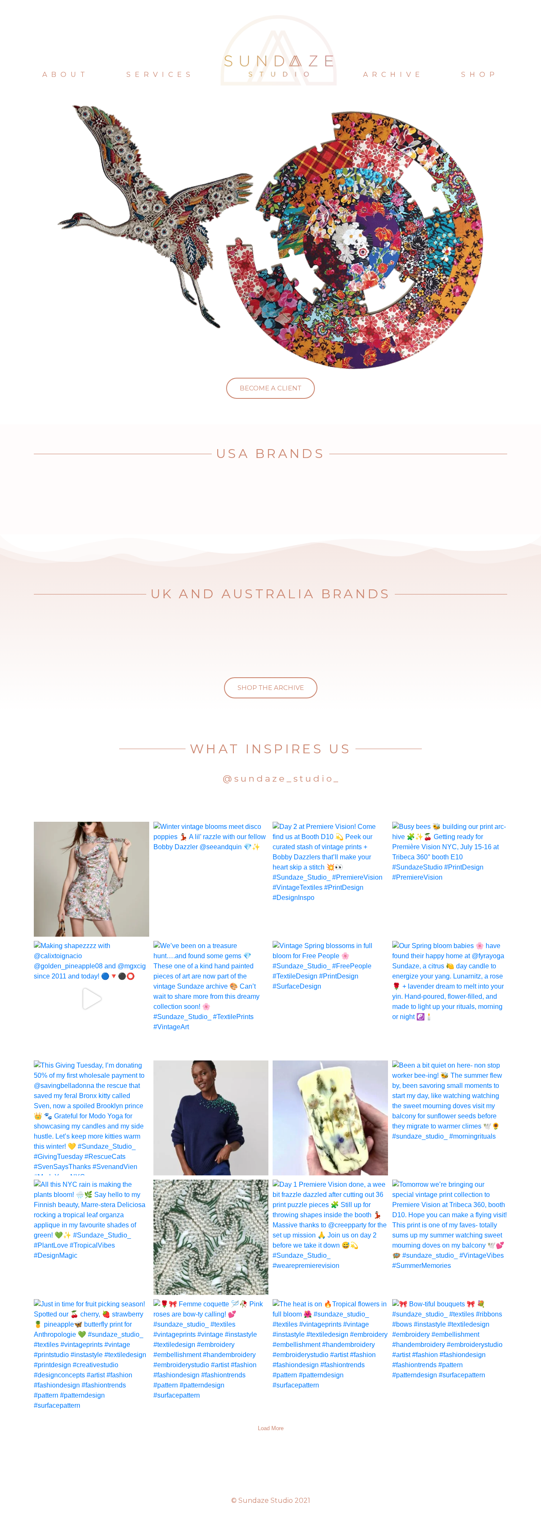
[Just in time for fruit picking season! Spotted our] (91, 1357)
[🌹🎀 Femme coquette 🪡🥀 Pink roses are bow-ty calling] (211, 1357)
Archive (393, 75)
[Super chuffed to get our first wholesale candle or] (330, 1118)
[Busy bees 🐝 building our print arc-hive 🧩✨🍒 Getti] (450, 879)
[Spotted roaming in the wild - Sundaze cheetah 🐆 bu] (91, 879)
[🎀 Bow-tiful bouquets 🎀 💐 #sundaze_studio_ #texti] (450, 1357)
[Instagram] (255, 1476)
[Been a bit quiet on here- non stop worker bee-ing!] (450, 1118)
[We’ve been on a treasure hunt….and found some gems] (211, 998)
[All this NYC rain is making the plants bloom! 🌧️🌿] (91, 1237)
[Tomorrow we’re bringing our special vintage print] (450, 1237)
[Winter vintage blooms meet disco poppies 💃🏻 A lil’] (211, 879)
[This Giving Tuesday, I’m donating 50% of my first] (91, 1118)
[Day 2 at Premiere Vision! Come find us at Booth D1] (330, 879)
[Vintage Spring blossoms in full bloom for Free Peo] (330, 998)
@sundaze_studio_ (281, 778)
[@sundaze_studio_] (210, 779)
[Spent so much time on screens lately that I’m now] (211, 1237)
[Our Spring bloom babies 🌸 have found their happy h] (450, 998)
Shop (480, 75)
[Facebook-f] (270, 1476)
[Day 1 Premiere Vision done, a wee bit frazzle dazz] (330, 1237)
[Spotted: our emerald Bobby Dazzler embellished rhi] (211, 1118)
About (65, 75)
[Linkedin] (285, 1476)
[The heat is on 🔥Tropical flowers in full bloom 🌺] (330, 1357)
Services (160, 75)
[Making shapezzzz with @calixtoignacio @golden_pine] (91, 998)
